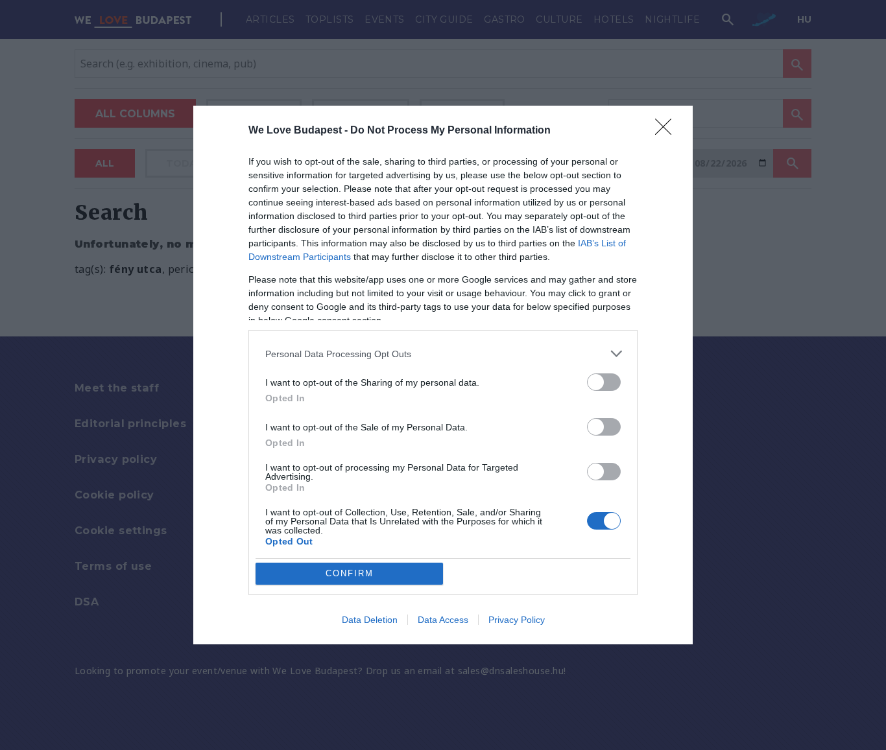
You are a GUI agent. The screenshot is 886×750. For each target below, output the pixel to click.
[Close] (667, 131)
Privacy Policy (516, 620)
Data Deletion (370, 620)
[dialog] (443, 375)
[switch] (604, 382)
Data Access (443, 620)
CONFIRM (350, 573)
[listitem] (443, 353)
